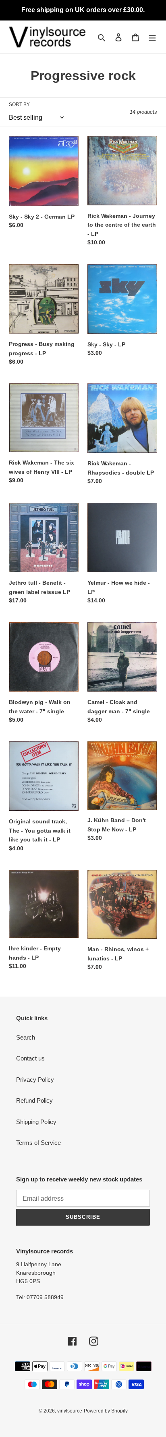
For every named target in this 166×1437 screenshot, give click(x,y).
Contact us (30, 1058)
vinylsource (69, 1411)
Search (25, 1037)
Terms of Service (38, 1142)
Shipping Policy (36, 1121)
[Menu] (152, 37)
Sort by (19, 104)
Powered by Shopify (106, 1411)
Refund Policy (34, 1100)
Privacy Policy (35, 1079)
